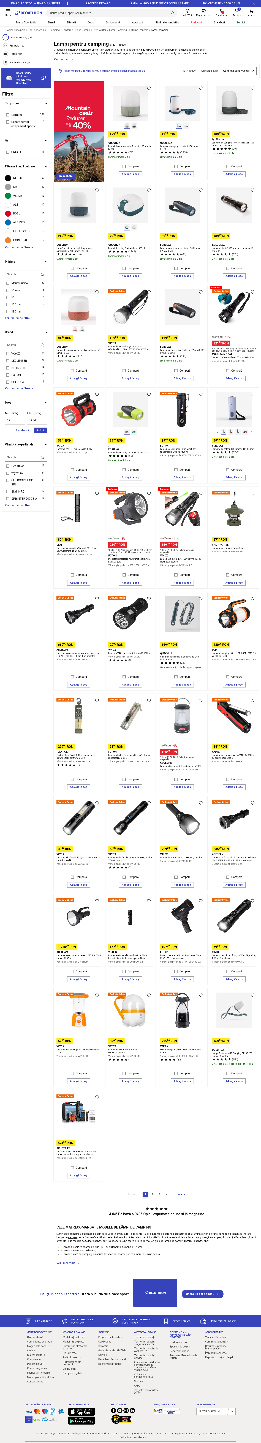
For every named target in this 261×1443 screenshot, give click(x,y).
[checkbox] (26, 178)
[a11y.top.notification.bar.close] (254, 3)
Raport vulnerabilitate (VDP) (146, 1391)
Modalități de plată (73, 1341)
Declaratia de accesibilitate (133, 1437)
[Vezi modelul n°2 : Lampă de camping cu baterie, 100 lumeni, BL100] (186, 126)
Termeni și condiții (144, 1337)
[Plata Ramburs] (44, 1420)
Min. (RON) (11, 413)
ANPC (137, 1385)
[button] (26, 115)
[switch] (9, 78)
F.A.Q (167, 1433)
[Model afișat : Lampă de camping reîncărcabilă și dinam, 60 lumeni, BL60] (75, 329)
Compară (133, 166)
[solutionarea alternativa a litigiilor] (167, 1412)
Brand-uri (219, 22)
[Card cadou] (60, 1412)
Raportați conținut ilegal (219, 1357)
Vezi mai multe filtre (17, 247)
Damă (51, 22)
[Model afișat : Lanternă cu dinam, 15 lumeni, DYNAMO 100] (127, 432)
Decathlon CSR (35, 1364)
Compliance (34, 1359)
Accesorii (137, 22)
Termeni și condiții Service (144, 1356)
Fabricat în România (38, 1372)
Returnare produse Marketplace (216, 1347)
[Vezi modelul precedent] (217, 432)
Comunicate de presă (39, 1341)
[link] (65, 176)
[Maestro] (44, 1412)
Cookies (138, 1381)
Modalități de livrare (74, 1337)
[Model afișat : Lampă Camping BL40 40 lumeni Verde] (127, 227)
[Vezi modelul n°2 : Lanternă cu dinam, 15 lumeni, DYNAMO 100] (134, 432)
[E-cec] (28, 1421)
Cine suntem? (35, 1337)
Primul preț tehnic (37, 1368)
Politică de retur (72, 1357)
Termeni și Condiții (46, 1433)
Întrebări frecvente (216, 1353)
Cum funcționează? (216, 1341)
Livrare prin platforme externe (75, 1347)
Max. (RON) (34, 413)
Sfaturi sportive (179, 1342)
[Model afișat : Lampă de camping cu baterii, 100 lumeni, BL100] (179, 126)
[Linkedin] (132, 1411)
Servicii (240, 22)
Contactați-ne (35, 1381)
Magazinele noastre (38, 1346)
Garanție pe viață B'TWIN (112, 1350)
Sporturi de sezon (180, 1346)
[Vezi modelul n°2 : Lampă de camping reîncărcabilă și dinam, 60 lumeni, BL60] (82, 329)
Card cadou (104, 1341)
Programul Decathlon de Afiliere (183, 1356)
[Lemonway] (52, 1419)
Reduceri (196, 22)
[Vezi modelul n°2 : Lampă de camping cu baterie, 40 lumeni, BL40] (134, 227)
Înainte (181, 1194)
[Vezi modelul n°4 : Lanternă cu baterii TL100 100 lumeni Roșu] (245, 432)
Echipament (112, 22)
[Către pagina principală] (28, 13)
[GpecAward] (121, 1422)
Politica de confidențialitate (143, 1375)
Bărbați (71, 22)
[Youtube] (120, 1411)
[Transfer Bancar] (52, 1413)
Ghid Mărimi (69, 1369)
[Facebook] (113, 1411)
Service (102, 1355)
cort (105, 1241)
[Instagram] (126, 1411)
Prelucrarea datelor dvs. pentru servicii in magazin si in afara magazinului (147, 1366)
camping (73, 1237)
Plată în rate (70, 1353)
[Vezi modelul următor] (251, 432)
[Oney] (36, 1419)
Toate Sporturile (26, 22)
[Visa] (28, 1411)
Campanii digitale (72, 1373)
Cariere (31, 1350)
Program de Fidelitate (110, 1337)
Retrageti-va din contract (72, 1363)
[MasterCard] (36, 1412)
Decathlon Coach (179, 1351)
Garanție (103, 1346)
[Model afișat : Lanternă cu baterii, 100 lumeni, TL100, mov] (223, 432)
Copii (91, 22)
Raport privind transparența (188, 1433)
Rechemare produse (110, 1364)
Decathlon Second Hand (112, 1359)
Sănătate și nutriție (167, 22)
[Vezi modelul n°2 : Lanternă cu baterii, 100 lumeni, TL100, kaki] (230, 432)
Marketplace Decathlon (40, 1377)
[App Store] (81, 1413)
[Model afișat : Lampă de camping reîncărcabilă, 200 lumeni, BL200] (127, 126)
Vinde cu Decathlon (216, 1337)
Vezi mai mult (62, 59)
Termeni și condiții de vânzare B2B (146, 1349)
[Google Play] (81, 1422)
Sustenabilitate (36, 1355)
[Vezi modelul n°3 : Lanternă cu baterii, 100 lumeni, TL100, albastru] (238, 432)
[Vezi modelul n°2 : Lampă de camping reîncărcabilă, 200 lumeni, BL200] (134, 126)
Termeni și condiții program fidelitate (144, 1342)
